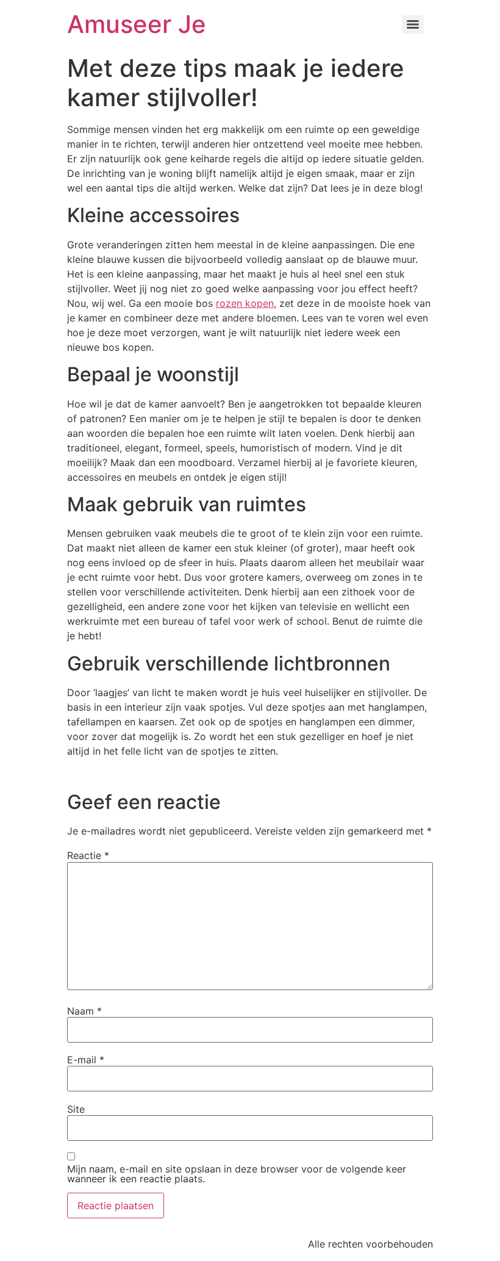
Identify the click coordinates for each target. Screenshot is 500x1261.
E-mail (85, 1060)
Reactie (88, 855)
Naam (84, 1011)
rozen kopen (245, 303)
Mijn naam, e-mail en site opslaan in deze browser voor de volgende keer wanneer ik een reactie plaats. (236, 1174)
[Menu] (413, 24)
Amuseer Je (136, 24)
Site (76, 1109)
